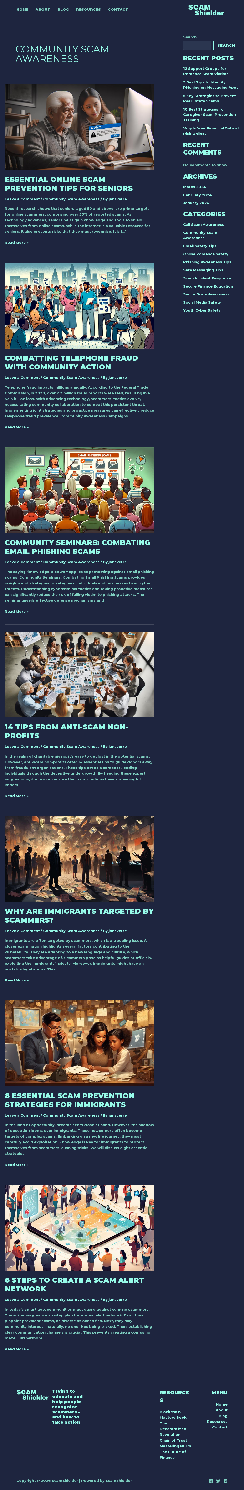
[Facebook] (211, 1481)
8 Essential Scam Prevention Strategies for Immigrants (70, 1100)
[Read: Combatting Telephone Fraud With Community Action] (79, 305)
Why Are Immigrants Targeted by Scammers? (79, 915)
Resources (217, 1421)
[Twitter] (218, 1481)
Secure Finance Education (208, 286)
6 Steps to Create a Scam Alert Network (74, 1284)
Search (190, 37)
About (222, 1410)
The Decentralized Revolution (173, 1429)
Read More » (17, 243)
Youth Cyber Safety (201, 310)
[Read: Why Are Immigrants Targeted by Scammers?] (79, 858)
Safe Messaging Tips (203, 270)
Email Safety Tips (200, 246)
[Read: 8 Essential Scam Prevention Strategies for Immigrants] (79, 1043)
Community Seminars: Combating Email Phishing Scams (77, 547)
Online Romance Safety (205, 254)
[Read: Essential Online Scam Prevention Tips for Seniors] (79, 126)
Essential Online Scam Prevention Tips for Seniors (69, 184)
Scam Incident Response (207, 278)
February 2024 (197, 195)
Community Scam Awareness (71, 199)
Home (222, 1404)
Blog (223, 1415)
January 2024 (196, 203)
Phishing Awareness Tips (207, 262)
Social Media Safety (202, 302)
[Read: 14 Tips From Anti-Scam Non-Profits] (79, 674)
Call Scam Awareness (203, 224)
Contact (220, 1427)
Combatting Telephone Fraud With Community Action (71, 362)
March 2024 (194, 187)
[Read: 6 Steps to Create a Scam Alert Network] (79, 1227)
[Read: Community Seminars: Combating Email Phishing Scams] (79, 490)
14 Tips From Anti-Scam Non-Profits (66, 731)
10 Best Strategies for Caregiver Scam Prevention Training (209, 114)
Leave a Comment (22, 199)
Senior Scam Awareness (206, 294)
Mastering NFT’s (175, 1446)
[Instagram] (225, 1481)
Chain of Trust (173, 1440)
